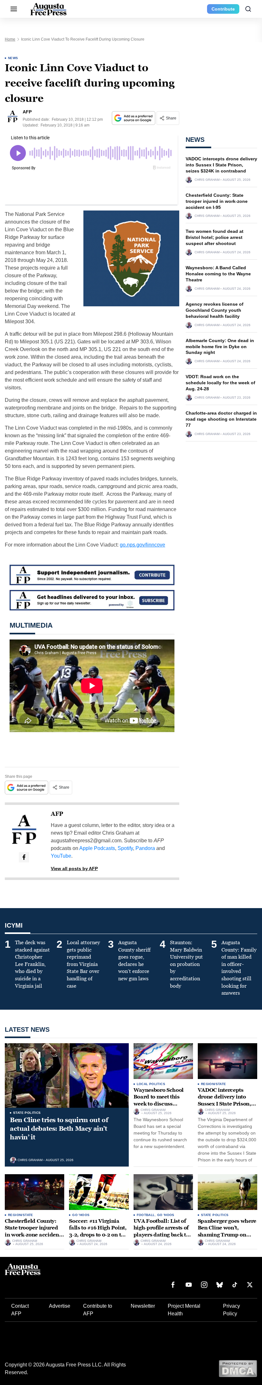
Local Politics (151, 1084)
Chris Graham (207, 179)
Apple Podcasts (97, 848)
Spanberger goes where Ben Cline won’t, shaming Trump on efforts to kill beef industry (227, 1235)
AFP (57, 814)
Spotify (125, 848)
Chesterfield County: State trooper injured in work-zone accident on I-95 (217, 201)
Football (146, 1215)
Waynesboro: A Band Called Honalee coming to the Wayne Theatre (218, 273)
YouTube (61, 856)
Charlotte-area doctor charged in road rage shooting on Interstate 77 (221, 419)
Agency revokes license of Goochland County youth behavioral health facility (214, 310)
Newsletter (143, 1306)
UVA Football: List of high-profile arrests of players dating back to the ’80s (161, 1231)
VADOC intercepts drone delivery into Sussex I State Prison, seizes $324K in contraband (221, 164)
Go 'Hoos (80, 1215)
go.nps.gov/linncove (142, 544)
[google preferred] (134, 118)
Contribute (223, 8)
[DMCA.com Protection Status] (238, 1368)
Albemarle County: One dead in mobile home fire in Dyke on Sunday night (220, 346)
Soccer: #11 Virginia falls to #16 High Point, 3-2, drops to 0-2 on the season (98, 1231)
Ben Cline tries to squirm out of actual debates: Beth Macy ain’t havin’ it (59, 1128)
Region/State (213, 1084)
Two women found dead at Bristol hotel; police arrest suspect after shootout (214, 237)
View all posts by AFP (74, 868)
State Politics (27, 1112)
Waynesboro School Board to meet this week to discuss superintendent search (162, 1100)
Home (10, 39)
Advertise (59, 1306)
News (13, 58)
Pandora (145, 848)
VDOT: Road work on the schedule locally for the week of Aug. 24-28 (220, 382)
